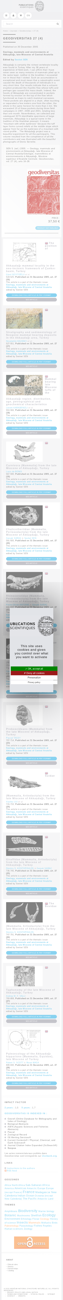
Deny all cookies (35, 673)
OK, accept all (35, 668)
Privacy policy (34, 682)
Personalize (34, 677)
